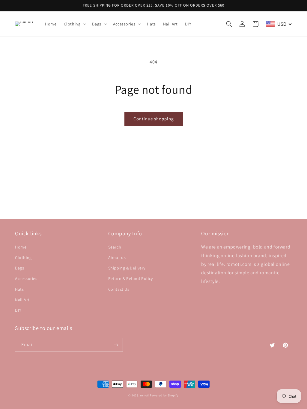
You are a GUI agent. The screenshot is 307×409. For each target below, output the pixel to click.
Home (20, 247)
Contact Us (119, 289)
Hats (19, 289)
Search (114, 247)
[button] (74, 24)
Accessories (26, 278)
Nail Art (22, 299)
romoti (144, 395)
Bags (19, 268)
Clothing (23, 257)
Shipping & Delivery (126, 268)
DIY (18, 310)
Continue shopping (153, 119)
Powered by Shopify (164, 395)
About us (117, 257)
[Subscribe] (116, 345)
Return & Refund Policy (130, 278)
